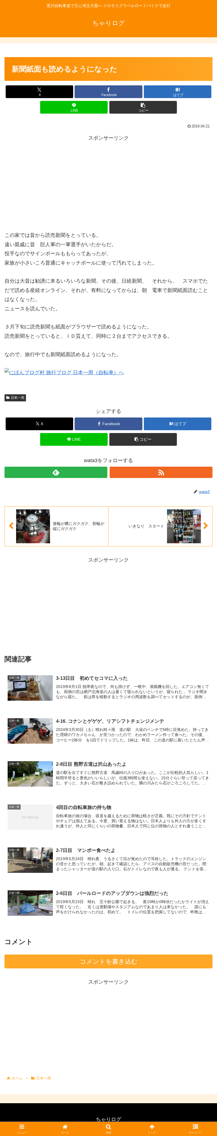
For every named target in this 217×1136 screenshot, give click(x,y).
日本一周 (17, 398)
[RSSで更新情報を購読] (161, 472)
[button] (143, 107)
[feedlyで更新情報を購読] (56, 472)
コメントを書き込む (109, 961)
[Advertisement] (108, 182)
